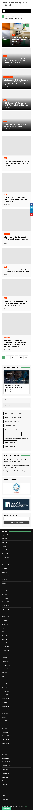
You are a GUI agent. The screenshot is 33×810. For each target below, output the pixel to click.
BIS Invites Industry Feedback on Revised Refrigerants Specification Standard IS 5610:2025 (16, 61)
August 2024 (5, 624)
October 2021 (5, 743)
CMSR (3, 788)
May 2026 (4, 546)
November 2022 (6, 702)
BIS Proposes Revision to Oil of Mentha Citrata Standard (15, 125)
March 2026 (5, 553)
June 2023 (4, 676)
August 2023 (5, 669)
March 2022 (5, 732)
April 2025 (4, 594)
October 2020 (5, 769)
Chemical (4, 784)
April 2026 (4, 549)
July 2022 (4, 717)
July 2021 (4, 747)
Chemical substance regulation (12, 434)
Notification (6, 77)
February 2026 (5, 557)
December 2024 (6, 609)
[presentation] (27, 16)
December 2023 (6, 654)
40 (21, 357)
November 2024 (6, 613)
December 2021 (6, 739)
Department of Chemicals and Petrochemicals (16, 438)
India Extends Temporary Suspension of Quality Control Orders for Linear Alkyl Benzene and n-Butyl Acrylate (15, 343)
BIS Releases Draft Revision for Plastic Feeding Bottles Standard (15, 104)
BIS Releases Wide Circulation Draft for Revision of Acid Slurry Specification (15, 200)
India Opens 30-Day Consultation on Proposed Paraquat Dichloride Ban (16, 239)
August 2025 (5, 579)
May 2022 (4, 724)
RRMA (25, 806)
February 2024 (5, 646)
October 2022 (5, 706)
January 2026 (5, 561)
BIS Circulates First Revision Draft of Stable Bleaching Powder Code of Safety (16, 163)
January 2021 (5, 758)
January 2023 (5, 695)
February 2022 (5, 736)
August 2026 (5, 535)
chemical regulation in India (12, 430)
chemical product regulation (12, 421)
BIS (5, 34)
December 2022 (6, 698)
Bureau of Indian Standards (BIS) (13, 417)
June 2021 (4, 750)
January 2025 (5, 605)
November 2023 (6, 657)
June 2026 (4, 542)
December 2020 (6, 762)
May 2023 (4, 680)
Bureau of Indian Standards (17, 413)
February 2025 (5, 602)
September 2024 (6, 620)
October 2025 (5, 572)
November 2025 (6, 568)
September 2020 (6, 773)
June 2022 (4, 721)
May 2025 (4, 590)
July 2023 (4, 672)
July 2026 (4, 538)
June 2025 (4, 587)
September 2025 (6, 575)
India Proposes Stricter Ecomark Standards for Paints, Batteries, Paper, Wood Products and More (15, 82)
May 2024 (4, 635)
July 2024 (4, 628)
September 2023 (6, 665)
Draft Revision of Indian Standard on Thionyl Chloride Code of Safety (15, 39)
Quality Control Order (10, 442)
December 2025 (6, 564)
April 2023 (4, 683)
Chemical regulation (10, 425)
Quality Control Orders (10, 446)
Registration (5, 799)
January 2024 (5, 650)
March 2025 (5, 598)
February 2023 (5, 691)
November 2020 (6, 765)
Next (26, 357)
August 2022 (5, 713)
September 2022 (6, 709)
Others (3, 795)
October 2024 (5, 616)
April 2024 (4, 639)
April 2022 (4, 728)
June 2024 (4, 631)
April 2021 (4, 754)
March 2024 (5, 642)
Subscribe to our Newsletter (10, 515)
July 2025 (4, 583)
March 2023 (5, 687)
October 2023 (5, 661)
